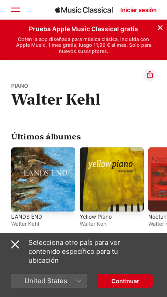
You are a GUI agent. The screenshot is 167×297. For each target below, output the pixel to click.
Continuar (125, 281)
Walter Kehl (25, 223)
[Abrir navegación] (15, 10)
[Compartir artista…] (149, 75)
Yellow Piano (96, 216)
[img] (84, 10)
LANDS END (26, 216)
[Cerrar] (160, 26)
